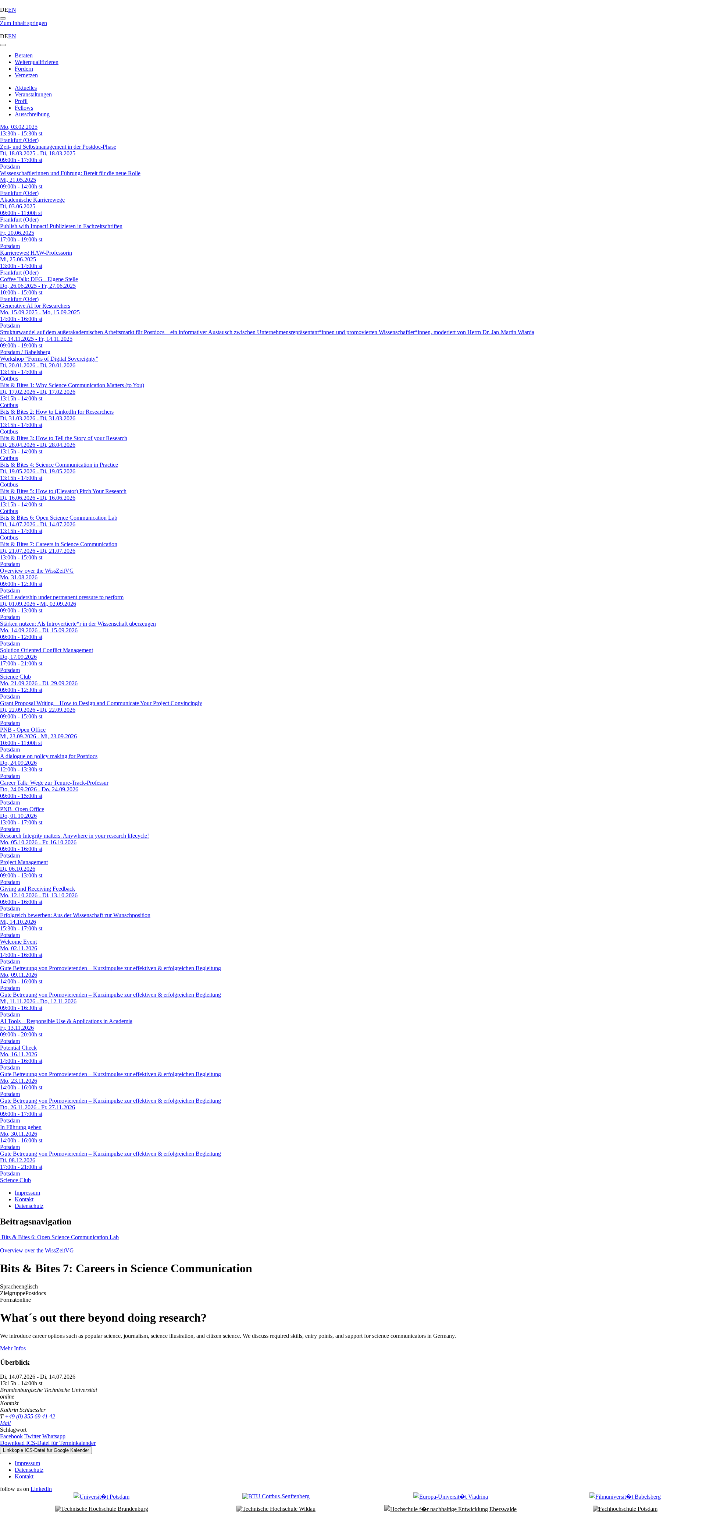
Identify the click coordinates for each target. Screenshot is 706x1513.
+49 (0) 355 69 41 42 (29, 1416)
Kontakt (24, 1199)
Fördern (24, 69)
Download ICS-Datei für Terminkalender (48, 1443)
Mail (5, 1423)
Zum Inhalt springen (23, 23)
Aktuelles (26, 88)
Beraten (24, 55)
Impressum (27, 1192)
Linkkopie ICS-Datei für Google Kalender (46, 1450)
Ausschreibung (32, 114)
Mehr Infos (13, 1348)
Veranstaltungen (33, 94)
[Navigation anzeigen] (3, 18)
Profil (21, 101)
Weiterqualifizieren (36, 62)
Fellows (24, 108)
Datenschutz (29, 1206)
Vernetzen (26, 75)
